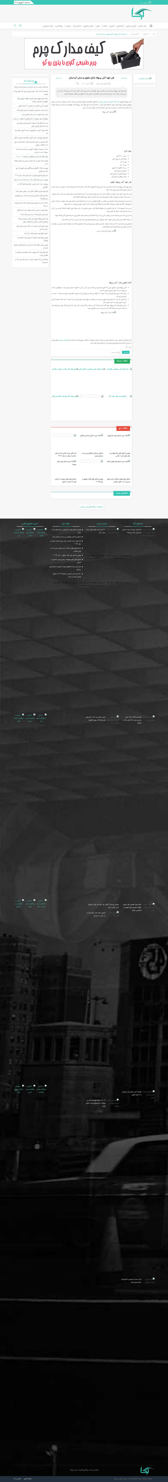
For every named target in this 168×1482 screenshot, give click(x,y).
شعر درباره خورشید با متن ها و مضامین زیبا (35, 114)
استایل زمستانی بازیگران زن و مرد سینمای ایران (92, 454)
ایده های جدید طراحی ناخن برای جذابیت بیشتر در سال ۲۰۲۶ (65, 454)
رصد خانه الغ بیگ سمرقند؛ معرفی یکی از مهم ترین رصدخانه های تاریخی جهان (32, 124)
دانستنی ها (77, 26)
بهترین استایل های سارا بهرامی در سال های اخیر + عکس (119, 454)
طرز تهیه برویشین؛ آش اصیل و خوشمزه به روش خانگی (31, 137)
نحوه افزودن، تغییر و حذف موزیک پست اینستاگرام (32, 210)
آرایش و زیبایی (131, 26)
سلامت (104, 26)
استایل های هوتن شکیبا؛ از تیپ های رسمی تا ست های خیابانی (118, 480)
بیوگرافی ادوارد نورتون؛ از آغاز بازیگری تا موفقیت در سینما (30, 118)
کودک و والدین (48, 26)
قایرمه (111, 101)
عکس (98, 26)
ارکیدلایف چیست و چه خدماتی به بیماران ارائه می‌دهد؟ (31, 86)
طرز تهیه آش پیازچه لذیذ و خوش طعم (65, 582)
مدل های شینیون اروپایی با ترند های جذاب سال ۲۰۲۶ (31, 175)
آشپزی (112, 26)
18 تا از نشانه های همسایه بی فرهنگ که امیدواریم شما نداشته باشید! (95, 1103)
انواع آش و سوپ (63, 340)
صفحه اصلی (28, 1478)
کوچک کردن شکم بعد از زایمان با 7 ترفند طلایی (33, 105)
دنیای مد (68, 26)
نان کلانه (116, 101)
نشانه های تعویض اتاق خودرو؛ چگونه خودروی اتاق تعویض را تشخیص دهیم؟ (32, 100)
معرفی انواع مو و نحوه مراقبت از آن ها (36, 233)
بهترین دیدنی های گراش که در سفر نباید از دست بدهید (31, 179)
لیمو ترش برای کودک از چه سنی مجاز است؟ (34, 214)
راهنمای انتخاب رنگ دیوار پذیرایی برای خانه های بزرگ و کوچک (132, 719)
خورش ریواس (103, 101)
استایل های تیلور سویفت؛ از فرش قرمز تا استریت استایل (65, 480)
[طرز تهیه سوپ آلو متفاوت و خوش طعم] (118, 488)
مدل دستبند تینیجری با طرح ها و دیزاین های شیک (32, 110)
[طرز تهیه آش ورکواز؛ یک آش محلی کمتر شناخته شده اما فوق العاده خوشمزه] (92, 488)
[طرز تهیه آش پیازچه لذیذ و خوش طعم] (65, 488)
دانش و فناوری (88, 26)
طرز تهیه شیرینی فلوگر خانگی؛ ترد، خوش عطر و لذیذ (32, 191)
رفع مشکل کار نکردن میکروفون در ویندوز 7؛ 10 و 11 (32, 156)
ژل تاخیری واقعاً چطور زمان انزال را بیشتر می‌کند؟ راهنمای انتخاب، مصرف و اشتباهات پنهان (33, 220)
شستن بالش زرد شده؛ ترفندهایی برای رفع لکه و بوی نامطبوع (95, 718)
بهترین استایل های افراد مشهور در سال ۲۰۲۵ (92, 480)
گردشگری (120, 26)
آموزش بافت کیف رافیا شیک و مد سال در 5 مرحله (96, 914)
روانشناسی (58, 26)
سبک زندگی (143, 26)
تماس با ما (144, 2)
